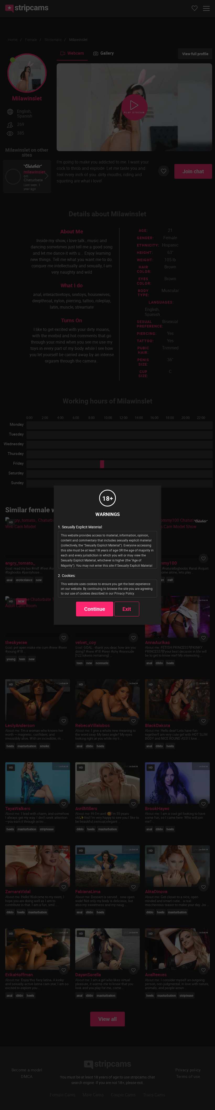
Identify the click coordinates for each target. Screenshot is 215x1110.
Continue (94, 608)
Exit (126, 608)
